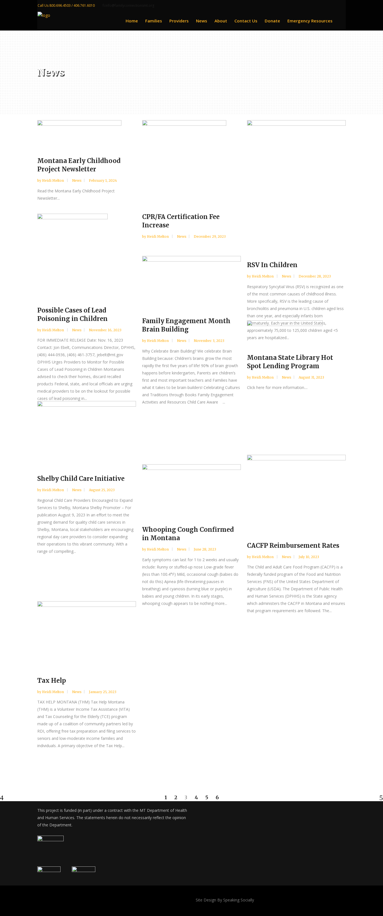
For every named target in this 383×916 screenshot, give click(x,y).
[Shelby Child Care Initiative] (86, 433)
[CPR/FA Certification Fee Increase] (191, 161)
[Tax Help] (86, 634)
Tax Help (51, 680)
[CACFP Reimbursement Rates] (296, 493)
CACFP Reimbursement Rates (293, 545)
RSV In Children (272, 265)
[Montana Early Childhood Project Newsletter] (86, 133)
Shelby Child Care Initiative (80, 479)
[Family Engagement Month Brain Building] (191, 282)
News (77, 180)
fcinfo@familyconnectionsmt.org (128, 5)
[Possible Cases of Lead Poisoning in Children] (86, 255)
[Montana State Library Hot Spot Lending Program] (296, 332)
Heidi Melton (53, 180)
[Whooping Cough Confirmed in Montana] (191, 490)
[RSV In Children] (296, 185)
